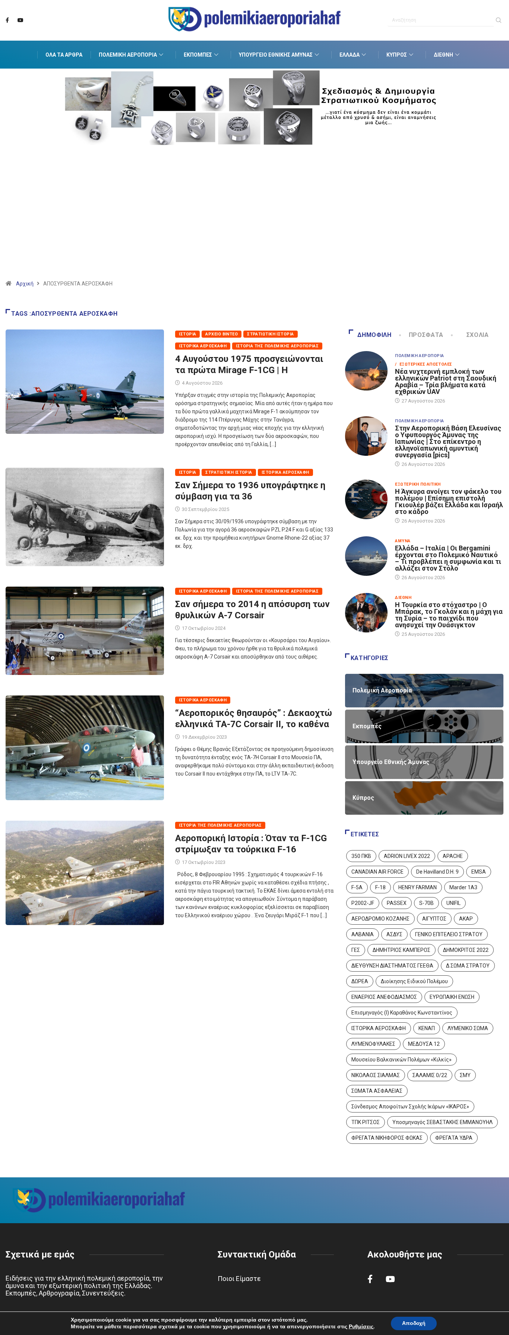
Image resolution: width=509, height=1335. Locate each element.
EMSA (478, 872)
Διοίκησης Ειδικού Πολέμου (414, 981)
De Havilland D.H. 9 (437, 872)
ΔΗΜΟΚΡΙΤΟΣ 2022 (466, 950)
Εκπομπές (198, 55)
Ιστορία (187, 334)
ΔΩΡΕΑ (359, 981)
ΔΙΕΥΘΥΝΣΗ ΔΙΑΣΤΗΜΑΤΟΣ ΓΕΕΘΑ (392, 966)
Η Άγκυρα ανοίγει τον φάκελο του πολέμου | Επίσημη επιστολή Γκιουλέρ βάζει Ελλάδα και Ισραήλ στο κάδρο (449, 501)
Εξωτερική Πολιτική (417, 484)
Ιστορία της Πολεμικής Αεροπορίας (277, 346)
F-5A (357, 887)
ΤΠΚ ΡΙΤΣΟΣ (365, 1122)
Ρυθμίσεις (361, 1326)
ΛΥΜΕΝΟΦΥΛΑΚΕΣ (373, 1044)
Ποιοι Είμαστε (239, 1278)
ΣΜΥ (465, 1075)
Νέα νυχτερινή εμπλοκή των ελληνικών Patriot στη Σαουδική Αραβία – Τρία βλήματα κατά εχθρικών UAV (445, 381)
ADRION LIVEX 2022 (407, 856)
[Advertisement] (254, 222)
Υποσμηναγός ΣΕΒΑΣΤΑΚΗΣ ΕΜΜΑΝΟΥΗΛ (442, 1122)
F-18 (380, 887)
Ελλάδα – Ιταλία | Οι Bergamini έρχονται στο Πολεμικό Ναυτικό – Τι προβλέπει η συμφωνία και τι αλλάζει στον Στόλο (448, 558)
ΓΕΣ (355, 950)
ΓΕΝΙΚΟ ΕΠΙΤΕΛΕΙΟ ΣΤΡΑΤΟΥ (449, 934)
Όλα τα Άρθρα (63, 55)
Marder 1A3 (463, 887)
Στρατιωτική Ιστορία (270, 334)
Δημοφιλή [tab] (374, 334)
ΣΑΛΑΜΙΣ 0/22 (429, 1075)
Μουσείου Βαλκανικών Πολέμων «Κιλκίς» (401, 1060)
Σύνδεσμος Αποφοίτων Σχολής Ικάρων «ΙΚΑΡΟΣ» (410, 1107)
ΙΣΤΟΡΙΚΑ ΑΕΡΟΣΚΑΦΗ (378, 1028)
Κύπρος (396, 55)
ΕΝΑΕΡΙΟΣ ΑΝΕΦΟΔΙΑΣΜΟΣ (384, 997)
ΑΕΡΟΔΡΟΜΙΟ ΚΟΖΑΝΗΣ (380, 919)
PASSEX (397, 903)
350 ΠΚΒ (361, 856)
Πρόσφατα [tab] (426, 334)
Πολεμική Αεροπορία (128, 55)
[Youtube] (20, 20)
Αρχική (25, 284)
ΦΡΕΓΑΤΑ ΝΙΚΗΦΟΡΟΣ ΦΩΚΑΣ (387, 1138)
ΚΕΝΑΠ (426, 1028)
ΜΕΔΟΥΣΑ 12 (424, 1044)
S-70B (426, 903)
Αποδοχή (414, 1323)
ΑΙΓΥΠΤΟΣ (434, 919)
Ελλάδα (349, 55)
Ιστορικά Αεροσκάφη (203, 346)
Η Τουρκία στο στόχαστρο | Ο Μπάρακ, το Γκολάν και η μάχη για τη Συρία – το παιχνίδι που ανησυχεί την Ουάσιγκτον (449, 615)
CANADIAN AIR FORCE (377, 872)
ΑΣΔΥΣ (394, 934)
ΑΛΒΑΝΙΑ (362, 934)
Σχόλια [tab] (478, 334)
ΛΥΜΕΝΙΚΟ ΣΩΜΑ (468, 1028)
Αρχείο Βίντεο (221, 334)
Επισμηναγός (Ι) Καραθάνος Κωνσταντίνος (401, 1013)
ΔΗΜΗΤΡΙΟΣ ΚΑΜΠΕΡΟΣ (401, 950)
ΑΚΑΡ (466, 919)
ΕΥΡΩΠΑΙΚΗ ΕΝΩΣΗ (452, 997)
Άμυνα (402, 541)
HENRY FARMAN (417, 887)
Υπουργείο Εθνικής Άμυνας (276, 55)
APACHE (453, 856)
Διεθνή (443, 55)
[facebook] (7, 20)
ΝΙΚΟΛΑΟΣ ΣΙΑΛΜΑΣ (375, 1075)
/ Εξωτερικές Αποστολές (423, 364)
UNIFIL (453, 903)
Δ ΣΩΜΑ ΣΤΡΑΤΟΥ (468, 966)
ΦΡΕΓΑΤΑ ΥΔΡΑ (453, 1138)
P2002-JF (362, 903)
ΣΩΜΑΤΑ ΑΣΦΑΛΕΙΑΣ (376, 1091)
